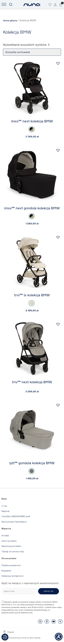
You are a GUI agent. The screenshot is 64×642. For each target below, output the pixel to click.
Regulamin (6, 570)
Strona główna (10, 20)
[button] (58, 63)
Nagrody (5, 511)
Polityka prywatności (11, 565)
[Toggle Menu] (3, 4)
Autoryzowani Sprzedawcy (14, 521)
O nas (4, 506)
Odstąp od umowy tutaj (12, 551)
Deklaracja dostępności (12, 576)
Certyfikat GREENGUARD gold (15, 516)
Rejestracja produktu (11, 546)
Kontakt (5, 535)
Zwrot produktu (9, 541)
